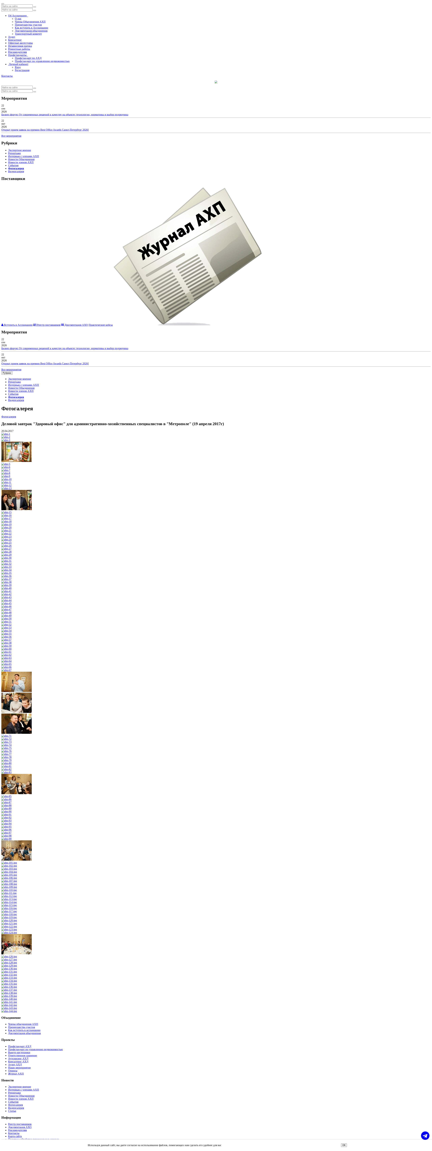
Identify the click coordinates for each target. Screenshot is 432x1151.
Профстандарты (18, 55)
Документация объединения (31, 30)
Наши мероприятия (19, 1067)
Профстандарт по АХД (28, 58)
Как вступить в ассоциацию (24, 1030)
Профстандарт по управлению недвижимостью (42, 61)
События (13, 165)
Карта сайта (15, 1136)
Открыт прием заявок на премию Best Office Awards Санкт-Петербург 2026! (45, 129)
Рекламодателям (17, 52)
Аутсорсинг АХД (18, 1058)
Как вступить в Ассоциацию (31, 27)
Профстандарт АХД (19, 1046)
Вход (18, 67)
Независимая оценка (20, 46)
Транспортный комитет (28, 33)
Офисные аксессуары (20, 42)
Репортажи (14, 153)
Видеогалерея (16, 171)
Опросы (12, 1070)
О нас (18, 18)
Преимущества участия (28, 24)
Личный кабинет (18, 64)
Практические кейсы (101, 324)
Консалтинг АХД (18, 1061)
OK (344, 1145)
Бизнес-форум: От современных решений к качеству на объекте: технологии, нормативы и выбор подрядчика (64, 114)
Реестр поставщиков (48, 324)
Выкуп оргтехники (19, 1052)
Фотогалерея (16, 168)
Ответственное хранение (22, 1055)
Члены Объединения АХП (30, 21)
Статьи (12, 1111)
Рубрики (7, 373)
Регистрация (22, 70)
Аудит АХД (15, 1064)
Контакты (7, 76)
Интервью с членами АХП (23, 156)
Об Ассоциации (18, 15)
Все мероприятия (11, 135)
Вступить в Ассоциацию (18, 324)
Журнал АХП (16, 1073)
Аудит (11, 36)
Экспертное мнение (19, 150)
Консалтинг (15, 39)
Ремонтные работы (19, 49)
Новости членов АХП (21, 162)
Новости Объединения (21, 159)
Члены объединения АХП (23, 1024)
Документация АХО (76, 324)
